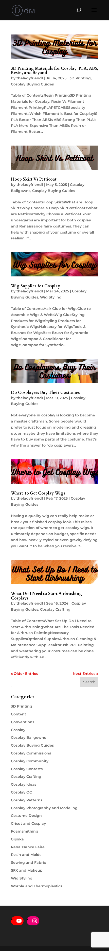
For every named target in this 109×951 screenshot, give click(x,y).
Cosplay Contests (27, 769)
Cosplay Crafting (55, 609)
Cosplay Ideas (23, 784)
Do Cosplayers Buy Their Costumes (45, 392)
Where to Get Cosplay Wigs (38, 493)
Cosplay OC (21, 792)
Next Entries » (85, 673)
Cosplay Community (29, 761)
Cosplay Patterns (26, 800)
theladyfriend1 (29, 78)
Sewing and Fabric (28, 862)
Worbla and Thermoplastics (36, 886)
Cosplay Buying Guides (32, 84)
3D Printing (80, 78)
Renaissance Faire (28, 847)
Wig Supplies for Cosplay (35, 286)
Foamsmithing (24, 831)
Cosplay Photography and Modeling (44, 808)
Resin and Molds (26, 854)
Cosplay (18, 730)
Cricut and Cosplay (28, 823)
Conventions (22, 722)
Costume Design (26, 815)
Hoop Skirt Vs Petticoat (34, 179)
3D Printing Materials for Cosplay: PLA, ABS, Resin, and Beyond (54, 71)
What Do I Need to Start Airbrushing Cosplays (46, 596)
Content (18, 714)
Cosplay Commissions (31, 753)
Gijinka (17, 839)
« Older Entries (24, 673)
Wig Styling (51, 297)
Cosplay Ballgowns (28, 737)
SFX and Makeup (27, 870)
